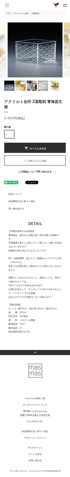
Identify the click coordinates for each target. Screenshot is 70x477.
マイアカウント (35, 448)
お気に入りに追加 (37, 160)
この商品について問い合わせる (35, 171)
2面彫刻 (35, 13)
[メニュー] (65, 5)
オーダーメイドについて (35, 405)
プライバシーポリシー (35, 438)
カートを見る (35, 454)
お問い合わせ (35, 460)
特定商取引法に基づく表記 (21, 201)
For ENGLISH (35, 421)
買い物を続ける (16, 208)
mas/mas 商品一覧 (35, 398)
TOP (8, 13)
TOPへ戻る (35, 352)
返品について (15, 194)
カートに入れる (38, 148)
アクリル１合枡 (21, 13)
